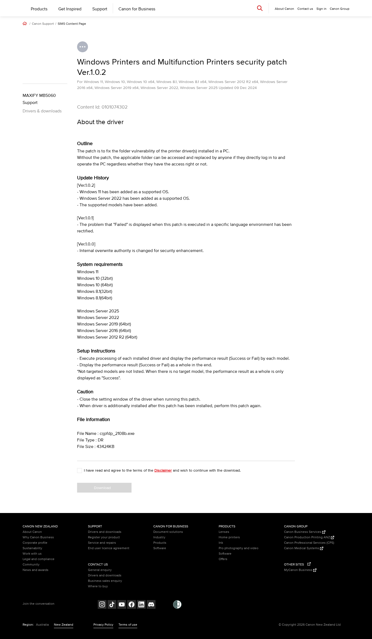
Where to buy (98, 586)
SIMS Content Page (72, 24)
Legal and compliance (38, 559)
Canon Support (43, 24)
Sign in (321, 9)
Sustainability (32, 548)
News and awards (35, 570)
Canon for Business (136, 9)
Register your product (104, 537)
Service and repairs (102, 543)
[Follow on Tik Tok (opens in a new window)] (112, 605)
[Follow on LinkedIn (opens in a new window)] (141, 605)
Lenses (224, 532)
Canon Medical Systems (302, 548)
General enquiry (100, 570)
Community (31, 565)
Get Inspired (69, 9)
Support (99, 9)
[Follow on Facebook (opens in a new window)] (131, 605)
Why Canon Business (38, 537)
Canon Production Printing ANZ (307, 537)
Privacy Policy (103, 625)
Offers (223, 559)
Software (159, 548)
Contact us (305, 9)
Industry (159, 537)
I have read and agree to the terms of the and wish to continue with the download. (162, 470)
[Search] (260, 8)
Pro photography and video (238, 548)
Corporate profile (35, 543)
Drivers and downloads (104, 532)
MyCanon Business (298, 570)
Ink (221, 543)
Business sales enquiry (105, 581)
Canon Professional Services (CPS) (309, 543)
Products (39, 9)
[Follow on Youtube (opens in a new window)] (121, 605)
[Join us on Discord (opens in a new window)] (151, 605)
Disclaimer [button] (163, 470)
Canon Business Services (303, 532)
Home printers (229, 537)
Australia (42, 625)
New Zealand (63, 625)
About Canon (32, 532)
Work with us (32, 554)
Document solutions (168, 532)
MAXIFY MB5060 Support (39, 99)
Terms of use (127, 625)
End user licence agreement (108, 548)
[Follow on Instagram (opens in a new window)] (102, 605)
